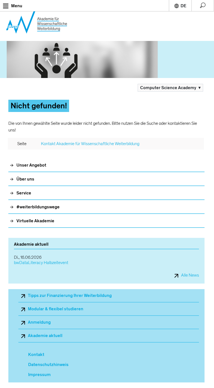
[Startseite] (39, 26)
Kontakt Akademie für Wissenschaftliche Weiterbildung (90, 144)
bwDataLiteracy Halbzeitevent (41, 262)
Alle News (190, 275)
